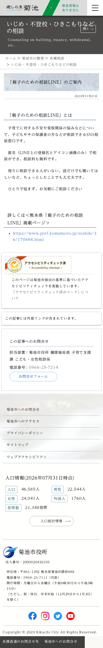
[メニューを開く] (95, 8)
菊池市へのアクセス (23, 421)
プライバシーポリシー (25, 433)
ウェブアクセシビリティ (27, 457)
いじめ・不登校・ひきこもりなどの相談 (44, 64)
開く (86, 28)
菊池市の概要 (33, 58)
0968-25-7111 (35, 577)
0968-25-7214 (43, 367)
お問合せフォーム (33, 376)
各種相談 (57, 58)
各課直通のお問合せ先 (20, 641)
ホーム (10, 58)
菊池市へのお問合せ (23, 409)
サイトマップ (18, 445)
